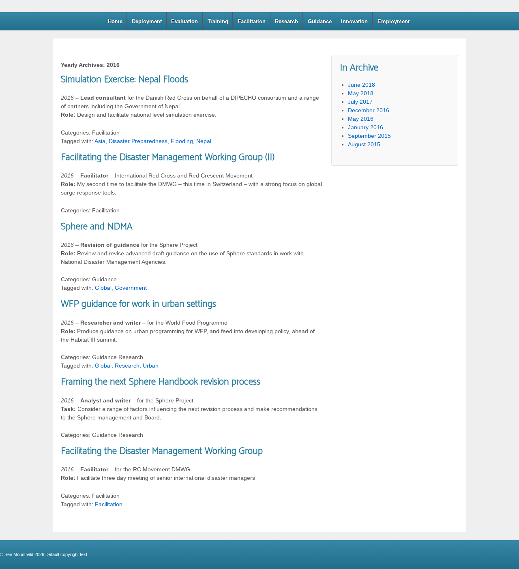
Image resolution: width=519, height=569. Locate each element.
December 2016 (368, 110)
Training (218, 21)
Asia (99, 141)
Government (131, 287)
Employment (393, 21)
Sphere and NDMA (97, 227)
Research (286, 21)
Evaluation (184, 21)
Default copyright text (65, 554)
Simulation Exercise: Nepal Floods (124, 80)
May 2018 (360, 93)
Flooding (182, 141)
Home (115, 21)
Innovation (354, 21)
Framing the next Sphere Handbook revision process (160, 382)
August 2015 (364, 144)
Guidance (320, 21)
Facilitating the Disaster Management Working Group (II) (168, 157)
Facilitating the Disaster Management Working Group (162, 451)
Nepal (203, 141)
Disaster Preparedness (138, 141)
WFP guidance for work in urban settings (138, 304)
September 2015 (369, 136)
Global (103, 287)
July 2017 (360, 101)
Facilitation (252, 21)
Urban (151, 365)
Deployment (147, 21)
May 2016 (360, 119)
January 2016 (365, 127)
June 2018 (361, 84)
